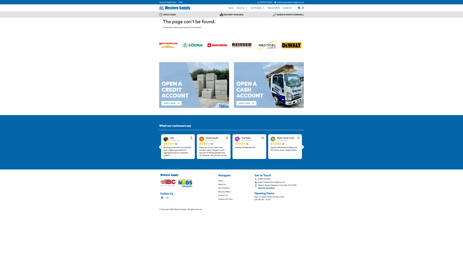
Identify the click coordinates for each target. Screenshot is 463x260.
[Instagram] (303, 8)
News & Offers (273, 7)
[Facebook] (299, 8)
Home (230, 7)
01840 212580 (169, 14)
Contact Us (287, 7)
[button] (302, 147)
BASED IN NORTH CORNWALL (290, 14)
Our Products (256, 7)
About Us (240, 7)
